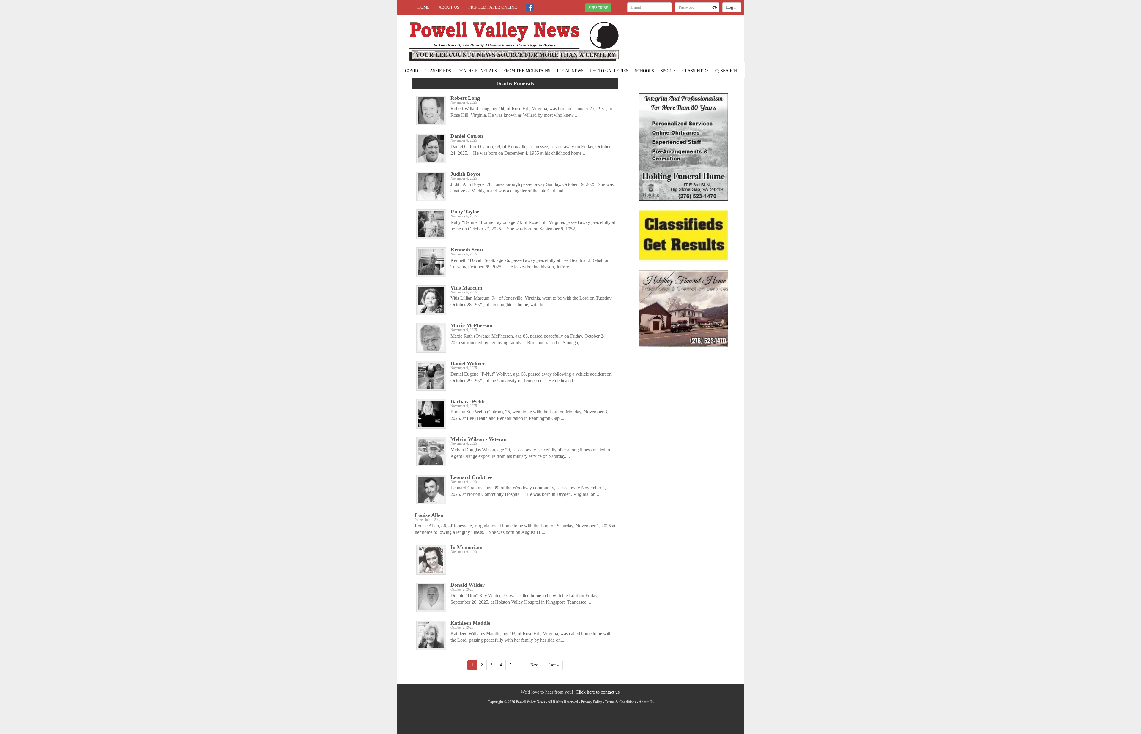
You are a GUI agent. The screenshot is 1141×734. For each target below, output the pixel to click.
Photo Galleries (609, 71)
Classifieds (438, 71)
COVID (411, 71)
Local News (570, 71)
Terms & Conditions (620, 702)
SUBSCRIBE (598, 8)
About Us (449, 7)
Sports (668, 71)
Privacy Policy (591, 702)
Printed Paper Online (492, 7)
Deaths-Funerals (477, 71)
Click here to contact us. (598, 692)
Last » (554, 665)
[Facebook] (529, 7)
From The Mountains (526, 71)
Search (728, 71)
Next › (535, 665)
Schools (644, 71)
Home (423, 7)
